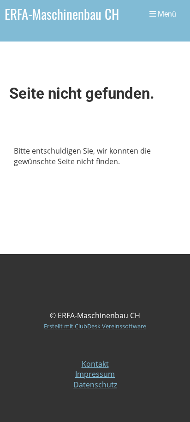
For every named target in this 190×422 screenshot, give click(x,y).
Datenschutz (95, 385)
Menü (166, 14)
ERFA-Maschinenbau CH (62, 14)
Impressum (95, 374)
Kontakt (95, 364)
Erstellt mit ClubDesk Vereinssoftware (95, 326)
